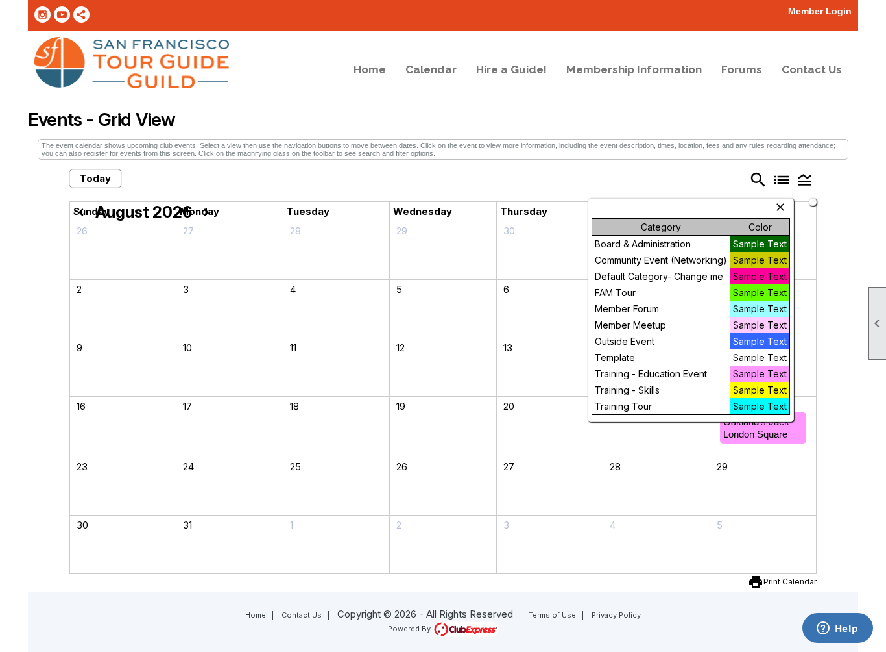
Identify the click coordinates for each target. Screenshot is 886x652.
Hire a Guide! (511, 69)
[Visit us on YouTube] (62, 14)
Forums (741, 69)
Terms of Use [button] (552, 615)
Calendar (431, 69)
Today (95, 178)
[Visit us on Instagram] (42, 14)
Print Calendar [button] (790, 581)
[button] (805, 179)
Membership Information (634, 69)
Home (369, 69)
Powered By (410, 628)
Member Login (820, 11)
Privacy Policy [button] (616, 615)
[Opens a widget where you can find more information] (837, 629)
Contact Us (812, 69)
